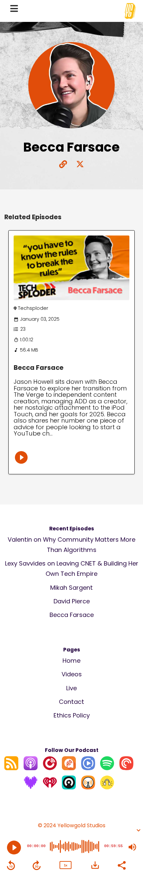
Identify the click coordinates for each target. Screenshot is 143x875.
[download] (95, 865)
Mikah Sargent (71, 587)
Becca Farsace (39, 367)
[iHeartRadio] (50, 787)
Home (71, 660)
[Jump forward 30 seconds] (37, 865)
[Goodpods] (107, 787)
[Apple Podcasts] (31, 768)
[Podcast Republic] (88, 768)
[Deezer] (31, 787)
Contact (71, 702)
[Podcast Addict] (69, 768)
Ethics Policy (72, 715)
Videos (72, 674)
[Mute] (132, 847)
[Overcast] (88, 787)
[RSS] (11, 768)
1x (65, 865)
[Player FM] (50, 768)
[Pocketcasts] (126, 768)
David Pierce (72, 601)
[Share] (121, 865)
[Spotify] (107, 768)
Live (71, 688)
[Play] (14, 847)
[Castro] (69, 787)
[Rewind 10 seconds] (11, 865)
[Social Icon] (80, 164)
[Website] (63, 164)
